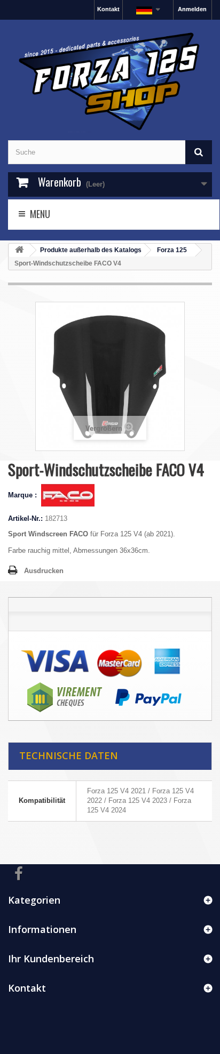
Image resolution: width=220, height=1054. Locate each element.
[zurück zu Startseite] (19, 250)
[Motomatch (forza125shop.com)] (110, 80)
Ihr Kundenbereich (51, 958)
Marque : (23, 495)
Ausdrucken (44, 571)
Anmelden (192, 9)
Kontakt (108, 9)
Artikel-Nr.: (25, 518)
